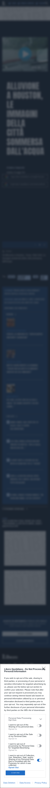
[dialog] (25, 726)
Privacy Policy (41, 783)
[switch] (39, 725)
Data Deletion (9, 783)
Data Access (25, 783)
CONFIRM (15, 773)
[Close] (44, 669)
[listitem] (25, 719)
